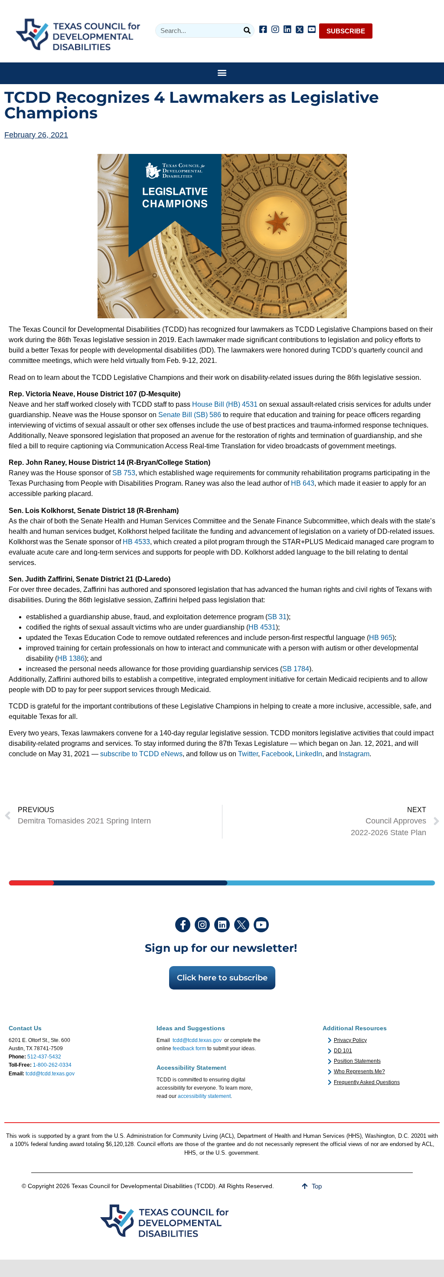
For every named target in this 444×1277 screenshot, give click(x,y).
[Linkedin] (287, 29)
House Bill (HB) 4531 (225, 404)
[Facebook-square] (263, 29)
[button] (222, 72)
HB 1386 (71, 658)
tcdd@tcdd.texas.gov (50, 1074)
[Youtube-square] (312, 29)
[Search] (247, 30)
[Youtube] (261, 924)
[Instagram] (275, 29)
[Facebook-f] (182, 924)
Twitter (248, 754)
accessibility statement (204, 1096)
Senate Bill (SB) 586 (189, 414)
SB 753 (123, 473)
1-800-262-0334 (52, 1065)
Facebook (276, 754)
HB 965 (380, 637)
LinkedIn (309, 754)
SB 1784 (295, 669)
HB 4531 (262, 627)
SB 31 (277, 617)
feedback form (189, 1048)
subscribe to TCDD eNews (141, 754)
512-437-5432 (44, 1057)
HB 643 (302, 483)
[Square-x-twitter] (300, 29)
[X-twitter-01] (241, 924)
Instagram (354, 754)
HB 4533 (136, 541)
